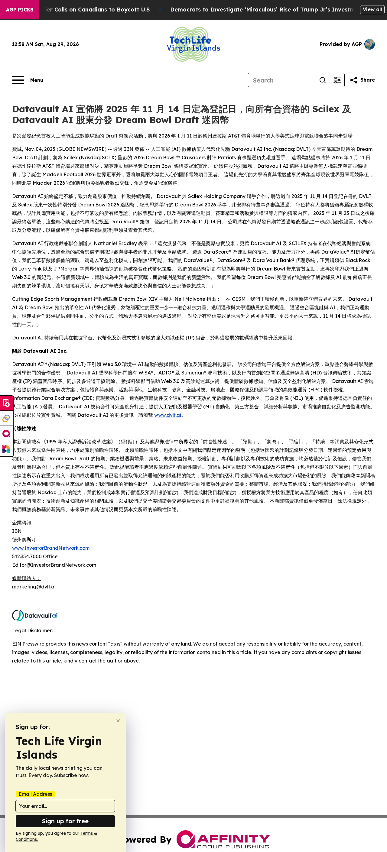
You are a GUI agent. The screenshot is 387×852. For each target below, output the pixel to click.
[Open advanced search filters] (337, 80)
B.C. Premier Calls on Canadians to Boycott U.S (84, 9)
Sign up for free (65, 821)
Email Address (35, 794)
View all (372, 9)
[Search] (322, 80)
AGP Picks (19, 10)
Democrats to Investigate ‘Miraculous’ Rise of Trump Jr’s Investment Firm (274, 9)
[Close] (118, 721)
